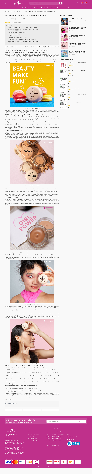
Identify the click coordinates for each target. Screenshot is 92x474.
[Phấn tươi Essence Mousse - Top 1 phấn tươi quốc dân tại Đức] (64, 37)
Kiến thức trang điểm (65, 7)
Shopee (68, 434)
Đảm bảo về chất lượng (15, 30)
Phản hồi (50, 409)
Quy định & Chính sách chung (53, 445)
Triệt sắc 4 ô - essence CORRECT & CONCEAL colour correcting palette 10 (77, 95)
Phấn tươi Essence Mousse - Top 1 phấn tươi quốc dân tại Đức (77, 36)
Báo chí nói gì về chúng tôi (33, 434)
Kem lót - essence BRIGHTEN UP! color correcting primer (76, 103)
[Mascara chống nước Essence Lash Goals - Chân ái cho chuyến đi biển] (64, 45)
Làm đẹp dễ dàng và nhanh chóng (18, 32)
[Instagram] (71, 439)
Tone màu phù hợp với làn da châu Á (18, 37)
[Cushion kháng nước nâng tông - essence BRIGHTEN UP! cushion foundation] (63, 89)
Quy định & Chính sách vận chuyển (54, 438)
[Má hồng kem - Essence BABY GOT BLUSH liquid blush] (63, 65)
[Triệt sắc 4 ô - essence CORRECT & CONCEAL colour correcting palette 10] (63, 97)
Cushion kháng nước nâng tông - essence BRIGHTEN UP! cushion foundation (77, 87)
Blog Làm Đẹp (14, 11)
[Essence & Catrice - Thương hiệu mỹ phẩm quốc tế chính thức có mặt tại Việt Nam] (64, 21)
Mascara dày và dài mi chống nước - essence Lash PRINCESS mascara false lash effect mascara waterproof (77, 79)
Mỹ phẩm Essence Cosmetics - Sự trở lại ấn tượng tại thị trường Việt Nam (77, 28)
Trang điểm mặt (35, 7)
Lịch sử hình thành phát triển (34, 440)
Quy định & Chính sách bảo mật (53, 443)
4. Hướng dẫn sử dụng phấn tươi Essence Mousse (19, 43)
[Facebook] (67, 439)
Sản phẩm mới (25, 7)
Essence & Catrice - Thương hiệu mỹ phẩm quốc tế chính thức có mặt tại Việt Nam (77, 20)
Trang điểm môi (54, 7)
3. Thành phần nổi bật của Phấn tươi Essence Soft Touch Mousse (23, 41)
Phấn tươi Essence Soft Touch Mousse (13, 188)
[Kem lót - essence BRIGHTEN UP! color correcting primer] (63, 105)
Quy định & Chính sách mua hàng (54, 440)
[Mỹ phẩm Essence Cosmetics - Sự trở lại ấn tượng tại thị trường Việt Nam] (64, 29)
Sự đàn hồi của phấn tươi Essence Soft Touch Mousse (23, 39)
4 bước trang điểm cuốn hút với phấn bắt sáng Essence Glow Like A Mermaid (77, 52)
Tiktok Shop (69, 431)
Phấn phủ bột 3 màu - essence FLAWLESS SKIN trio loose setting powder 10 (76, 71)
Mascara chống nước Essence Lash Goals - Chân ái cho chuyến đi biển (77, 44)
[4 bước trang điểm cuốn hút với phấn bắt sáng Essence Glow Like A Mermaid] (64, 53)
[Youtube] (73, 439)
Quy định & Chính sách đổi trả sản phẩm (55, 434)
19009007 (11, 438)
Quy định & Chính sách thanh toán (54, 436)
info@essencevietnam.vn (13, 440)
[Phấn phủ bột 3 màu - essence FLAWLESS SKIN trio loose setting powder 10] (63, 73)
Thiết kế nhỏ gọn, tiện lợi (16, 35)
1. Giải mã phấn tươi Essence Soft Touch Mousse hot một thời (22, 27)
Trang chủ (7, 11)
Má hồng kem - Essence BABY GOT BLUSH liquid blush (77, 63)
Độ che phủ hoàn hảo (15, 34)
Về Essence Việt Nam (32, 431)
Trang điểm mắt (44, 7)
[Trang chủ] (18, 3)
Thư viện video (31, 436)
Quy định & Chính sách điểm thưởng (54, 431)
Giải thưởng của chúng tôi (33, 438)
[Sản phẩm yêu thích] (81, 3)
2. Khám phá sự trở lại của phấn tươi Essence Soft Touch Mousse (23, 29)
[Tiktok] (69, 439)
